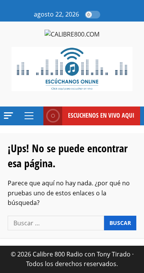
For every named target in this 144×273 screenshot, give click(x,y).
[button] (108, 15)
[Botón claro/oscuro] (92, 14)
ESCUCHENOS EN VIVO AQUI (101, 115)
